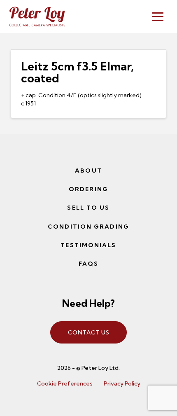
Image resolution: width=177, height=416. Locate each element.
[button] (157, 16)
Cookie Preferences (65, 383)
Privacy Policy (122, 383)
